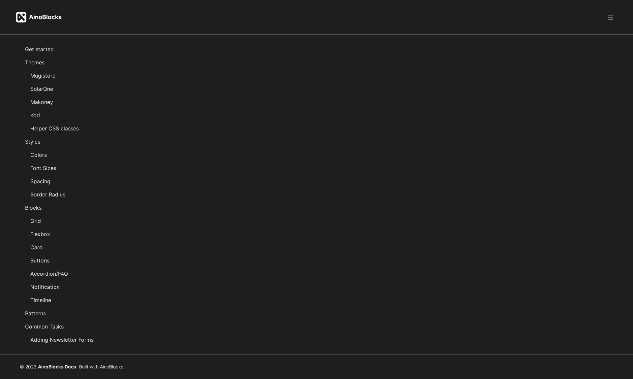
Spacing (40, 181)
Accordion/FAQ (49, 273)
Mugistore (42, 75)
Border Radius (47, 194)
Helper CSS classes (54, 128)
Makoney (41, 102)
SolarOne (41, 89)
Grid (35, 221)
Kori (35, 115)
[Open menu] (610, 17)
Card (36, 247)
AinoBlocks (45, 17)
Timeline (40, 300)
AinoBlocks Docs (57, 366)
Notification (45, 287)
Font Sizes (43, 168)
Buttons (39, 260)
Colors (38, 155)
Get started (39, 49)
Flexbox (40, 234)
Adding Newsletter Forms (62, 339)
